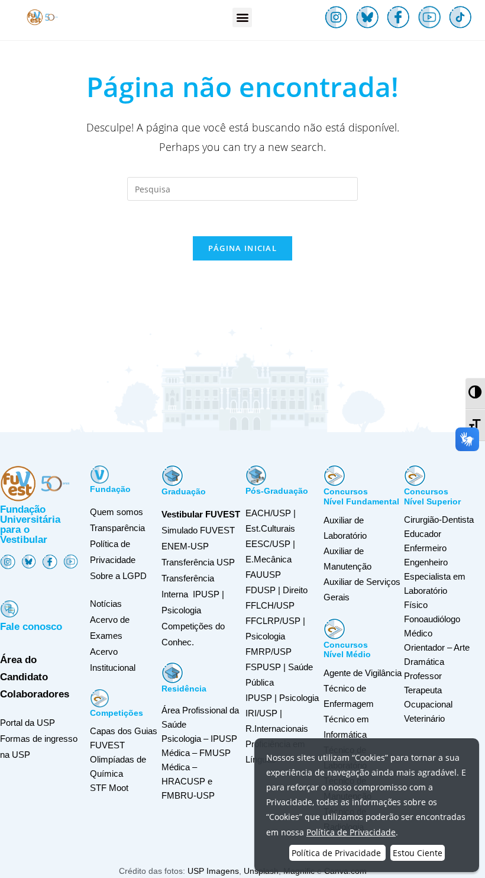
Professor (423, 676)
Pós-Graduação (276, 491)
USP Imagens (213, 871)
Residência (183, 688)
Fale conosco (31, 626)
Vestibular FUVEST (200, 514)
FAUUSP (263, 575)
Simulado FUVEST (198, 530)
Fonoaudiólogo (432, 619)
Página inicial (242, 248)
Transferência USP (198, 562)
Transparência (117, 528)
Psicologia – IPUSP (199, 739)
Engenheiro (426, 562)
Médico (418, 633)
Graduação (183, 491)
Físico (416, 605)
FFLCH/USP (270, 605)
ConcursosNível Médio (347, 650)
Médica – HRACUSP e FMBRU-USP (188, 781)
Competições (116, 713)
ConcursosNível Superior (432, 496)
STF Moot (109, 788)
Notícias (106, 604)
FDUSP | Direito (276, 590)
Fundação (110, 489)
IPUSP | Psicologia (282, 698)
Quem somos (116, 512)
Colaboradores (34, 694)
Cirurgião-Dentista (439, 519)
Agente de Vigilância (363, 673)
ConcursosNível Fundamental (361, 496)
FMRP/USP (268, 652)
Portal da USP (27, 723)
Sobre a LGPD (118, 576)
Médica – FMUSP (196, 753)
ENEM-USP (185, 546)
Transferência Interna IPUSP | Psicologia (192, 594)
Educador (422, 534)
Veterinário (424, 718)
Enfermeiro (425, 548)
